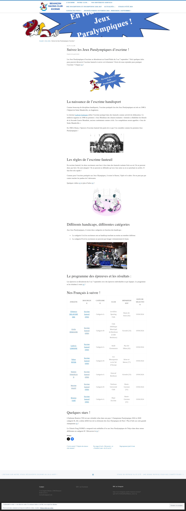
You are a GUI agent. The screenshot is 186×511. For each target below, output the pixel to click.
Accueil (41, 41)
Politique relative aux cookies (46, 508)
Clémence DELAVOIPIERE (73, 314)
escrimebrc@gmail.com (45, 495)
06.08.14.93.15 (43, 493)
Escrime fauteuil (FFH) (87, 314)
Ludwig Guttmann (81, 115)
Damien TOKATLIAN (74, 374)
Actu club (47, 41)
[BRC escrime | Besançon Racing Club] (51, 6)
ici (82, 65)
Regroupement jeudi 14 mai (127, 446)
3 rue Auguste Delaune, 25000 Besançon (50, 491)
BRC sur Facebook (82, 487)
